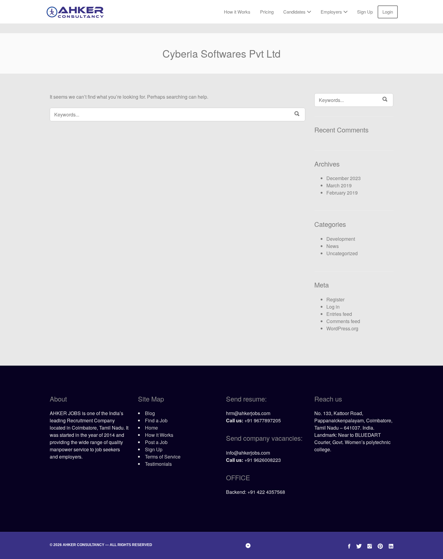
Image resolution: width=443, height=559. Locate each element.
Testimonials (158, 463)
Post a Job (156, 442)
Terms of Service (163, 456)
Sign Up (365, 11)
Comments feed (343, 321)
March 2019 (339, 185)
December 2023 (343, 178)
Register (335, 299)
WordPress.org (342, 328)
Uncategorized (342, 253)
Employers (331, 11)
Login (387, 11)
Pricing (267, 11)
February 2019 (342, 192)
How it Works (237, 11)
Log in (333, 306)
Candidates (294, 11)
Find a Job (156, 420)
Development (340, 238)
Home (151, 427)
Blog (150, 413)
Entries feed (339, 313)
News (332, 246)
